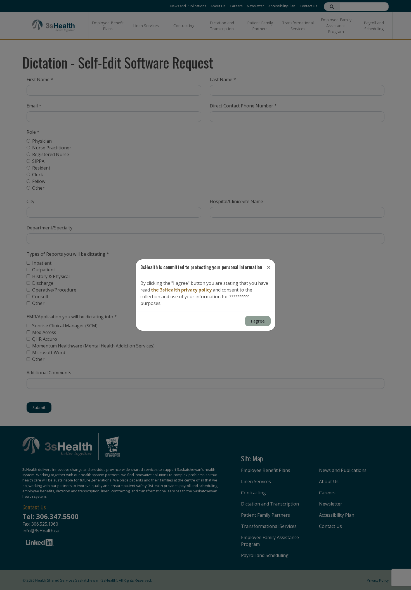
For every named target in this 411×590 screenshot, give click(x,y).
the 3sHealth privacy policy (181, 290)
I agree (258, 321)
